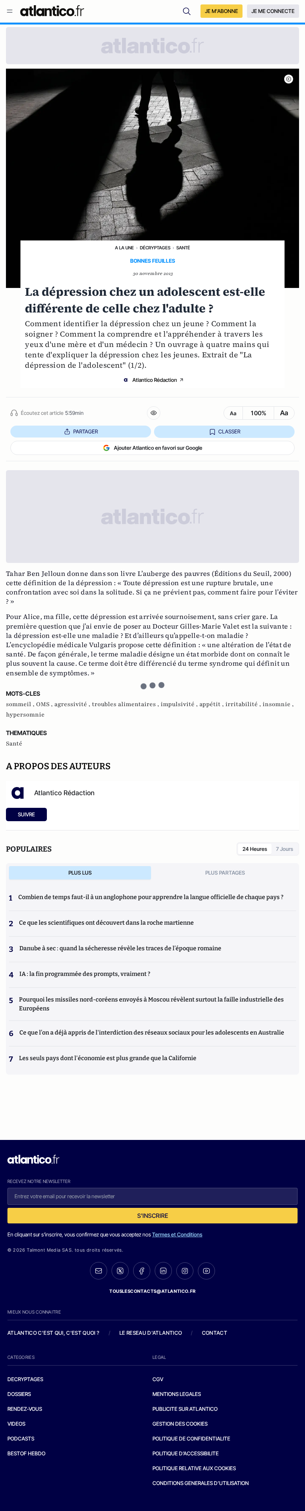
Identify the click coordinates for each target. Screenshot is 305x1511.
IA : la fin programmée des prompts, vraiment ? (84, 973)
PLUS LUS (80, 872)
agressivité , (73, 704)
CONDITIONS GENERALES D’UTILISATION (200, 1483)
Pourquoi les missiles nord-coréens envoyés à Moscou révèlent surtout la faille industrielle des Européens (151, 1004)
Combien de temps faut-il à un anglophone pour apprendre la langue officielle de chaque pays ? (150, 897)
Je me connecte (273, 11)
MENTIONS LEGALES (176, 1394)
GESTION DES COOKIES (180, 1423)
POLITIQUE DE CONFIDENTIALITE (191, 1438)
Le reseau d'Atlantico (150, 1333)
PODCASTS (20, 1438)
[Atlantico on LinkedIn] (163, 1270)
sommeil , (21, 704)
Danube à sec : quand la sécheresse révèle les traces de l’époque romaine (120, 948)
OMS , (45, 704)
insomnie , (278, 704)
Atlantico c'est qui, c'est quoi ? (53, 1333)
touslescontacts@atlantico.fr (152, 1291)
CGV (157, 1379)
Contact (214, 1333)
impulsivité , (180, 704)
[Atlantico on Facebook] (141, 1270)
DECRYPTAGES (25, 1379)
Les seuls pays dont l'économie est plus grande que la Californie (107, 1058)
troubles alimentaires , (126, 704)
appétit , (212, 704)
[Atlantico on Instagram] (184, 1270)
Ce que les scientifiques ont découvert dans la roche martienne (106, 922)
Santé (183, 247)
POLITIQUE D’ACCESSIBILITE (185, 1453)
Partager (85, 431)
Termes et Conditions (177, 1234)
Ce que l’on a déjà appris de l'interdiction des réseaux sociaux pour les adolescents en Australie (151, 1032)
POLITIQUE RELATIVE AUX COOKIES (194, 1468)
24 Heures (255, 849)
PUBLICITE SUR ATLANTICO (185, 1409)
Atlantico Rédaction (154, 380)
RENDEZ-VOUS (24, 1409)
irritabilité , (244, 704)
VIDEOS (16, 1423)
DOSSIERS (19, 1394)
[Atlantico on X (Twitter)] (120, 1270)
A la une (124, 247)
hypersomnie (25, 715)
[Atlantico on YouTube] (206, 1270)
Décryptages (155, 247)
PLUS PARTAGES (225, 872)
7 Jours (284, 849)
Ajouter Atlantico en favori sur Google (158, 448)
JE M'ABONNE (221, 11)
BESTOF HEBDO (26, 1453)
